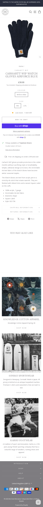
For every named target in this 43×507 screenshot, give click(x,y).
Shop (20, 468)
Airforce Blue (21, 94)
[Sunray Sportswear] (21, 353)
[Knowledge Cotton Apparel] (21, 296)
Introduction (21, 463)
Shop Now (21, 328)
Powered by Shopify (21, 505)
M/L (17, 106)
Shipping (18, 85)
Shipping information (21, 207)
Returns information (21, 212)
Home (21, 66)
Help (21, 473)
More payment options (21, 131)
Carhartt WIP (21, 70)
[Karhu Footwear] (21, 417)
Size (21, 101)
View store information (12, 150)
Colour (21, 90)
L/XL (25, 106)
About (21, 478)
